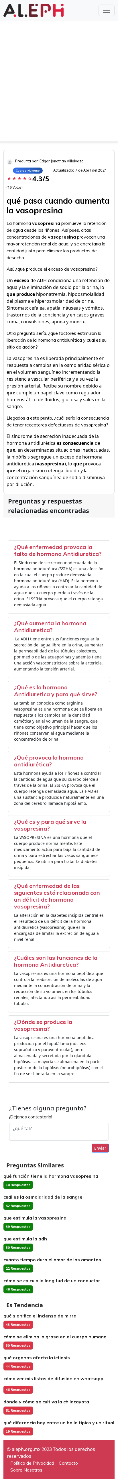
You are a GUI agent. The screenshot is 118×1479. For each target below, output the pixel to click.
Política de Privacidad (32, 1463)
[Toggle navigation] (107, 10)
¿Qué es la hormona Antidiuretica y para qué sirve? (55, 691)
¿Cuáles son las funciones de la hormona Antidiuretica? (55, 961)
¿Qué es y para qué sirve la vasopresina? (50, 825)
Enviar (100, 1148)
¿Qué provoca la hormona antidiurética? (49, 761)
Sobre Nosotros (26, 1470)
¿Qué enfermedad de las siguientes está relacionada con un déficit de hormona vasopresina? (57, 896)
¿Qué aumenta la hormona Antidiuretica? (50, 626)
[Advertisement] (59, 82)
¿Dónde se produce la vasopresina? (43, 1025)
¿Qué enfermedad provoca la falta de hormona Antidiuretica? (58, 550)
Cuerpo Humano (28, 170)
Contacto (68, 1463)
